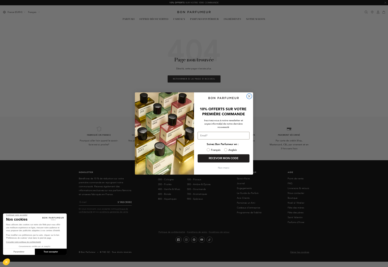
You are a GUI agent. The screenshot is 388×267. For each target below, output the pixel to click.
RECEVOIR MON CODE (223, 158)
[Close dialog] (249, 96)
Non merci (223, 167)
